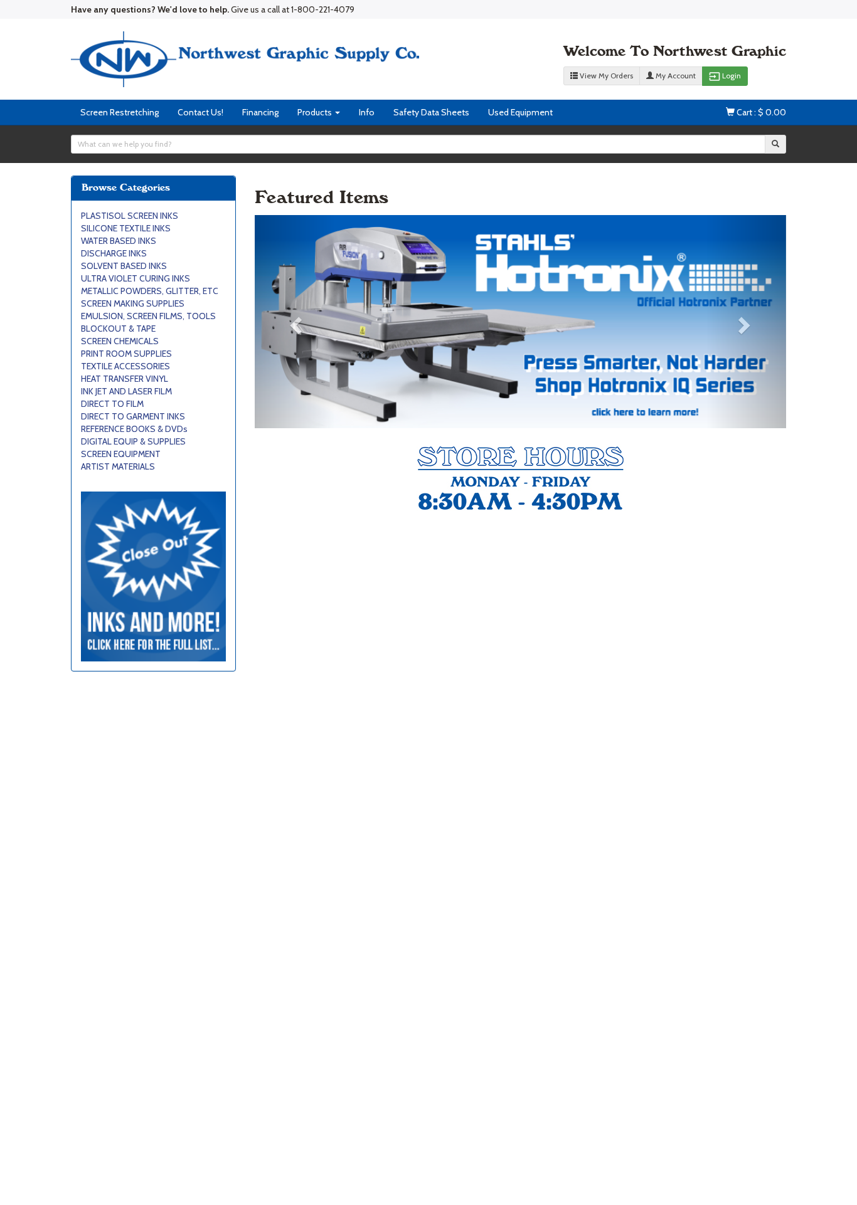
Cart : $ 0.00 (760, 112)
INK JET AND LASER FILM (126, 391)
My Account (675, 75)
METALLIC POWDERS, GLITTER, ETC (149, 291)
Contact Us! (200, 112)
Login (725, 76)
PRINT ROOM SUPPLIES (126, 353)
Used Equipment (520, 112)
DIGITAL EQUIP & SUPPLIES (133, 441)
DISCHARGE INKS (114, 253)
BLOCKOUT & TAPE (118, 328)
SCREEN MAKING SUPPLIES (132, 303)
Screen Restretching (119, 112)
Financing (260, 112)
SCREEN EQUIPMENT (121, 454)
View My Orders (605, 75)
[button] (294, 321)
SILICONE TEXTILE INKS (126, 228)
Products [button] (315, 112)
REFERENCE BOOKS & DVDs (134, 428)
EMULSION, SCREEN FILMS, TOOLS (148, 316)
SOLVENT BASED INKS (124, 265)
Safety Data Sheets (431, 112)
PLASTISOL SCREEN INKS (129, 215)
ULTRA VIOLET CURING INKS (135, 278)
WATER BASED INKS (118, 240)
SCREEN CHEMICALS (120, 341)
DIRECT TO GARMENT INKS (133, 416)
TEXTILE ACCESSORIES (125, 366)
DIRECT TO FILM (112, 403)
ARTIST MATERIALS (118, 466)
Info (367, 112)
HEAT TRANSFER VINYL (124, 378)
